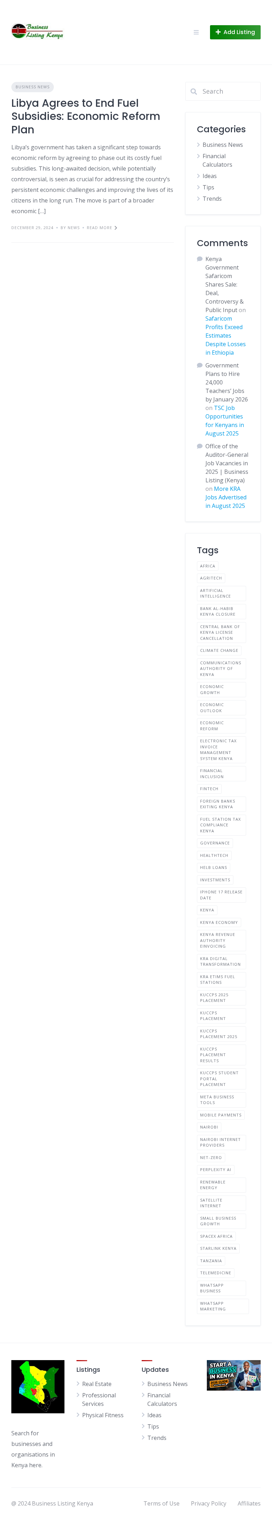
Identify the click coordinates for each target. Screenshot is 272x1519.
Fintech (209, 788)
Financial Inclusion (212, 773)
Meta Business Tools (217, 1099)
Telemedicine (215, 1272)
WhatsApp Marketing (213, 1306)
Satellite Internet (211, 1203)
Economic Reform (212, 725)
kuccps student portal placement (219, 1078)
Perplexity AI (215, 1169)
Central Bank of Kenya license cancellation (220, 632)
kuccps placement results (213, 1054)
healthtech (214, 855)
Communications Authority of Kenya (220, 668)
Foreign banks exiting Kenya (217, 804)
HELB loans (213, 867)
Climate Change (219, 650)
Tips (208, 187)
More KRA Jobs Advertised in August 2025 (225, 497)
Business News (33, 86)
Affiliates (249, 1503)
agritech (211, 578)
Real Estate (97, 1384)
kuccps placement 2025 (218, 1034)
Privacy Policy (208, 1503)
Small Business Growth (218, 1221)
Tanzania (211, 1260)
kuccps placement (213, 1015)
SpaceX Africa (216, 1236)
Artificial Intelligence (215, 593)
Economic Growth (212, 689)
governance (215, 843)
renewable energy (213, 1185)
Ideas (210, 176)
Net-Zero (211, 1157)
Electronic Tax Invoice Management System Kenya (218, 749)
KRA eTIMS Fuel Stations (217, 979)
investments (215, 879)
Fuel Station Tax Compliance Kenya (220, 824)
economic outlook (212, 707)
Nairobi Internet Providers (220, 1142)
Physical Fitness (103, 1415)
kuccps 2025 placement (214, 997)
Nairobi (209, 1127)
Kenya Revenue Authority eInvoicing (217, 940)
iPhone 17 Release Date (221, 894)
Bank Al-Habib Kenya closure (218, 611)
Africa (207, 566)
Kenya (207, 910)
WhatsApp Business (212, 1288)
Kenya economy (219, 922)
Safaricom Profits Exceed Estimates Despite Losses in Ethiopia (225, 335)
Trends (212, 199)
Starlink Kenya (218, 1248)
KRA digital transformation (220, 961)
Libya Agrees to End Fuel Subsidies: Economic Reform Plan (85, 116)
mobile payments (221, 1115)
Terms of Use (161, 1503)
